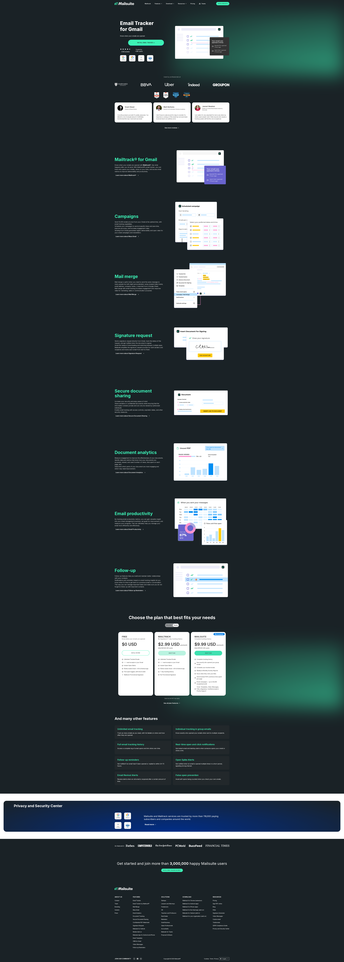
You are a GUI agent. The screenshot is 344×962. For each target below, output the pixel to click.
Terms (211, 958)
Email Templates (137, 938)
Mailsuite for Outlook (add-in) (191, 913)
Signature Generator (219, 913)
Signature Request (138, 925)
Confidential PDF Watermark (141, 922)
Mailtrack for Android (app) (191, 903)
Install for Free (135, 652)
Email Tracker (137, 900)
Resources (181, 3)
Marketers (164, 919)
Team (116, 903)
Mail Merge (136, 907)
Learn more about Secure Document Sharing (131, 416)
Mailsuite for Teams (167, 932)
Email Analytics (137, 913)
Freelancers (164, 907)
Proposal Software (166, 935)
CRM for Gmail (137, 941)
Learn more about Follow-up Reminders (129, 590)
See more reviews (171, 128)
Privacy (216, 958)
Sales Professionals (167, 925)
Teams (203, 3)
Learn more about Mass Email (126, 236)
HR (162, 910)
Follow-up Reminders (139, 947)
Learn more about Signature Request (129, 353)
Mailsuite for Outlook (139, 928)
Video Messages (138, 944)
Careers (117, 910)
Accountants (165, 928)
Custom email (217, 919)
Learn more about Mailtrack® (126, 175)
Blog (214, 907)
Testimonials (216, 922)
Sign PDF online (217, 903)
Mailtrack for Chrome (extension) (192, 900)
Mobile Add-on (137, 932)
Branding (117, 907)
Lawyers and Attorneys (168, 903)
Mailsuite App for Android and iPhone (144, 935)
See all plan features (171, 703)
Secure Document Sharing (140, 919)
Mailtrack (148, 3)
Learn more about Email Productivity (128, 529)
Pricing (192, 3)
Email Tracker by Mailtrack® (141, 903)
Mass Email (136, 910)
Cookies (206, 958)
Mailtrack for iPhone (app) (190, 907)
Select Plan (172, 653)
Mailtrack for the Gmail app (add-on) (193, 910)
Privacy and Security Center (221, 928)
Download (169, 3)
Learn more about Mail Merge (126, 294)
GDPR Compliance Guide (220, 925)
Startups (163, 900)
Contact (117, 900)
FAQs (214, 910)
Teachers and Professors (168, 913)
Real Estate (164, 916)
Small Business (165, 922)
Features (157, 3)
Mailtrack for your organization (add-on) (194, 916)
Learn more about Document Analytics (129, 472)
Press (116, 913)
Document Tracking (138, 916)
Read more (149, 824)
